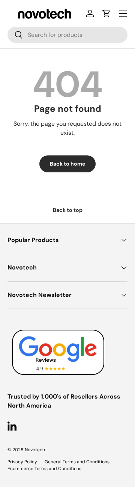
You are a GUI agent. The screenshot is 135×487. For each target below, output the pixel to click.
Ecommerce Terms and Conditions (44, 469)
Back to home (67, 163)
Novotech (35, 450)
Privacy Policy (22, 462)
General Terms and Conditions (77, 462)
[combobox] (68, 35)
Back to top (67, 210)
